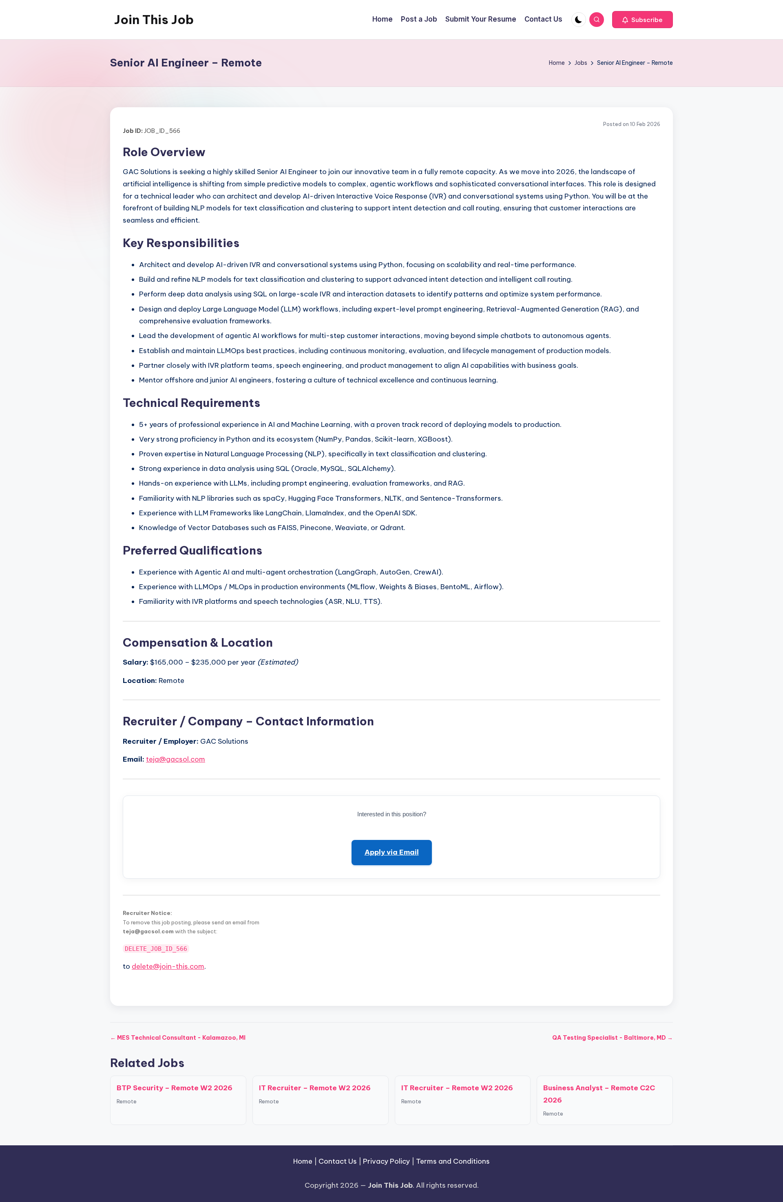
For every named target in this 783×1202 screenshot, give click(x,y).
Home (302, 1161)
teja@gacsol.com (175, 759)
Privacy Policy (386, 1161)
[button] (642, 19)
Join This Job (154, 19)
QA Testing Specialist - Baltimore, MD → (612, 1037)
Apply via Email (392, 852)
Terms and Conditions (453, 1161)
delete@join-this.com (168, 966)
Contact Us (338, 1161)
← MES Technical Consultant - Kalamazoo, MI (178, 1037)
